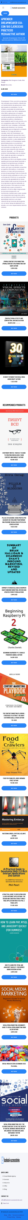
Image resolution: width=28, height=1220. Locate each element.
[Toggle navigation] (3, 7)
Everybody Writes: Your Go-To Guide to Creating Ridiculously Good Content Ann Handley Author (14, 455)
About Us (7, 1183)
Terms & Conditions (18, 1215)
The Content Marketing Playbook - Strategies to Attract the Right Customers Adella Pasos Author (14, 715)
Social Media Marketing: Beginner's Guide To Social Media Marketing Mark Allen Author (14, 1027)
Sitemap (18, 1217)
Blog (5, 1189)
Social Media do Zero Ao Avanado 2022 (14, 1064)
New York (5, 2)
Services (6, 1179)
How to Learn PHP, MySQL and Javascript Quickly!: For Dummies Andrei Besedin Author (14, 967)
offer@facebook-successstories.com (18, 2)
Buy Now (14, 94)
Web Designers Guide (15, 80)
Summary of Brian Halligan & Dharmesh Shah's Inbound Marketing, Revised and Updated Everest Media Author (14, 590)
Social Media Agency (10, 1176)
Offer (5, 13)
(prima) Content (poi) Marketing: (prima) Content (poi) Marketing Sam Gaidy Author (14, 263)
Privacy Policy (11, 1217)
